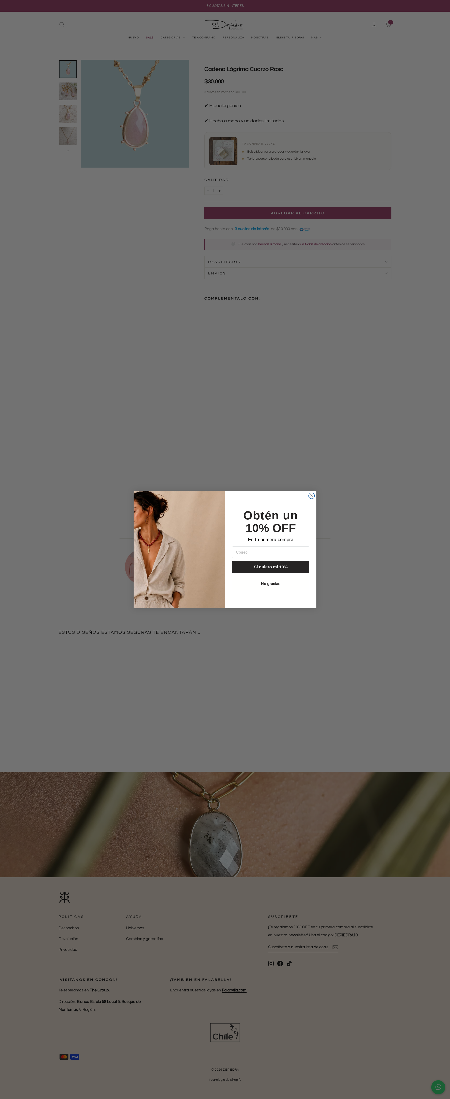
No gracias (270, 584)
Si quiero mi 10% (271, 567)
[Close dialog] (312, 496)
